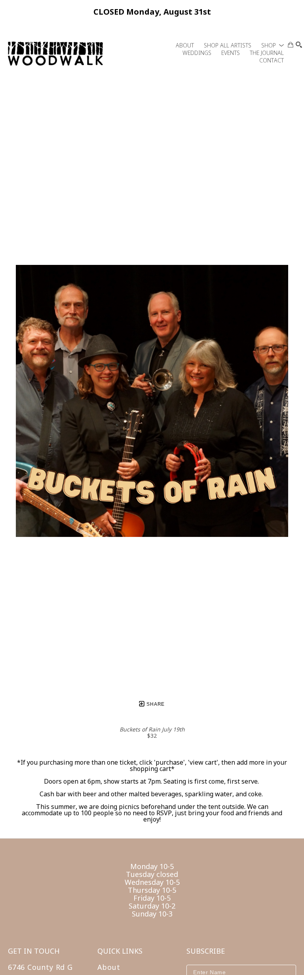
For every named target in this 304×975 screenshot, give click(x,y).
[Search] (299, 45)
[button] (272, 45)
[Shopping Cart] (290, 45)
